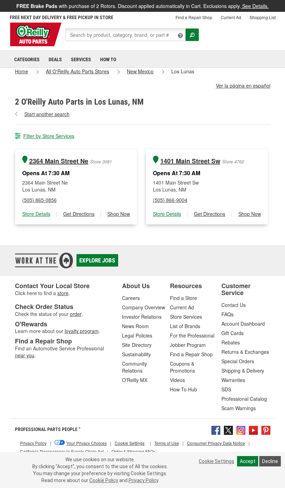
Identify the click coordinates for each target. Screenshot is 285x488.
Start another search (47, 114)
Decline (270, 461)
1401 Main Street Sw (190, 161)
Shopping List (263, 17)
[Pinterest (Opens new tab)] (265, 429)
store (62, 293)
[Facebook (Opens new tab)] (215, 429)
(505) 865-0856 (39, 199)
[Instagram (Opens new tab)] (240, 429)
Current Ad (231, 17)
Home (21, 71)
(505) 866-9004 (170, 199)
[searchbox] (125, 35)
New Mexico (140, 71)
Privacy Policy (143, 480)
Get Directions (79, 213)
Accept (247, 461)
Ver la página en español (243, 85)
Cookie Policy (103, 480)
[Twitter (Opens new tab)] (228, 429)
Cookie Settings (216, 461)
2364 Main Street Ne (58, 161)
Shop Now (118, 213)
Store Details (36, 213)
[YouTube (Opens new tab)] (253, 429)
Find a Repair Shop (194, 17)
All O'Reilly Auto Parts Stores (77, 71)
